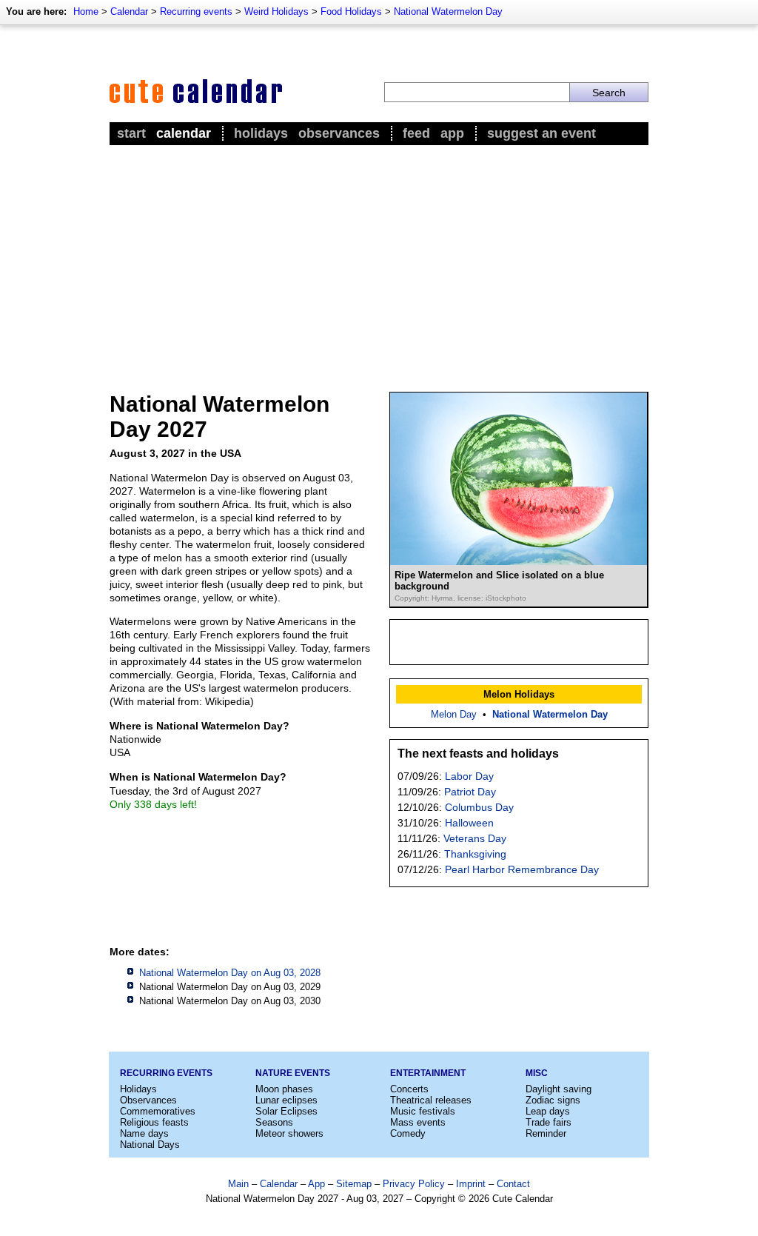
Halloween (469, 823)
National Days (150, 1144)
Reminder (546, 1133)
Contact (513, 1183)
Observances (339, 133)
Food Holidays (351, 11)
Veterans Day (474, 838)
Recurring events (196, 11)
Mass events (418, 1122)
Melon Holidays (518, 694)
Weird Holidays (276, 11)
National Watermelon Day (448, 11)
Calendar (129, 11)
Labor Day (469, 776)
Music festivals (422, 1111)
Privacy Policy (414, 1183)
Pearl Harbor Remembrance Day (522, 869)
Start (131, 133)
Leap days (548, 1111)
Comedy (408, 1133)
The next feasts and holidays (478, 753)
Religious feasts (154, 1122)
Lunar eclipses (286, 1100)
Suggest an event (541, 133)
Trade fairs (548, 1122)
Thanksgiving (475, 854)
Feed (416, 133)
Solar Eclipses (286, 1111)
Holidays (261, 133)
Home (85, 11)
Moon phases (284, 1089)
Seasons (274, 1122)
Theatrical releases (431, 1100)
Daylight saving (558, 1089)
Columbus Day (479, 807)
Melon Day (454, 714)
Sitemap (354, 1183)
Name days (144, 1133)
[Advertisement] (379, 260)
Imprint (471, 1183)
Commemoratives (157, 1111)
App (452, 133)
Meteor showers (289, 1133)
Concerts (409, 1089)
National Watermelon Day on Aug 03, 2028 (230, 972)
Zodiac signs (553, 1100)
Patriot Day (470, 792)
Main (238, 1183)
